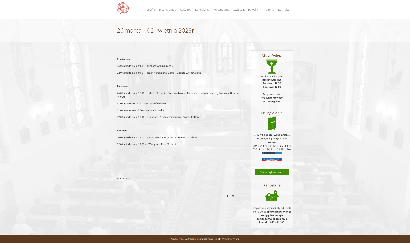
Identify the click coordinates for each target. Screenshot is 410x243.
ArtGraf (236, 239)
